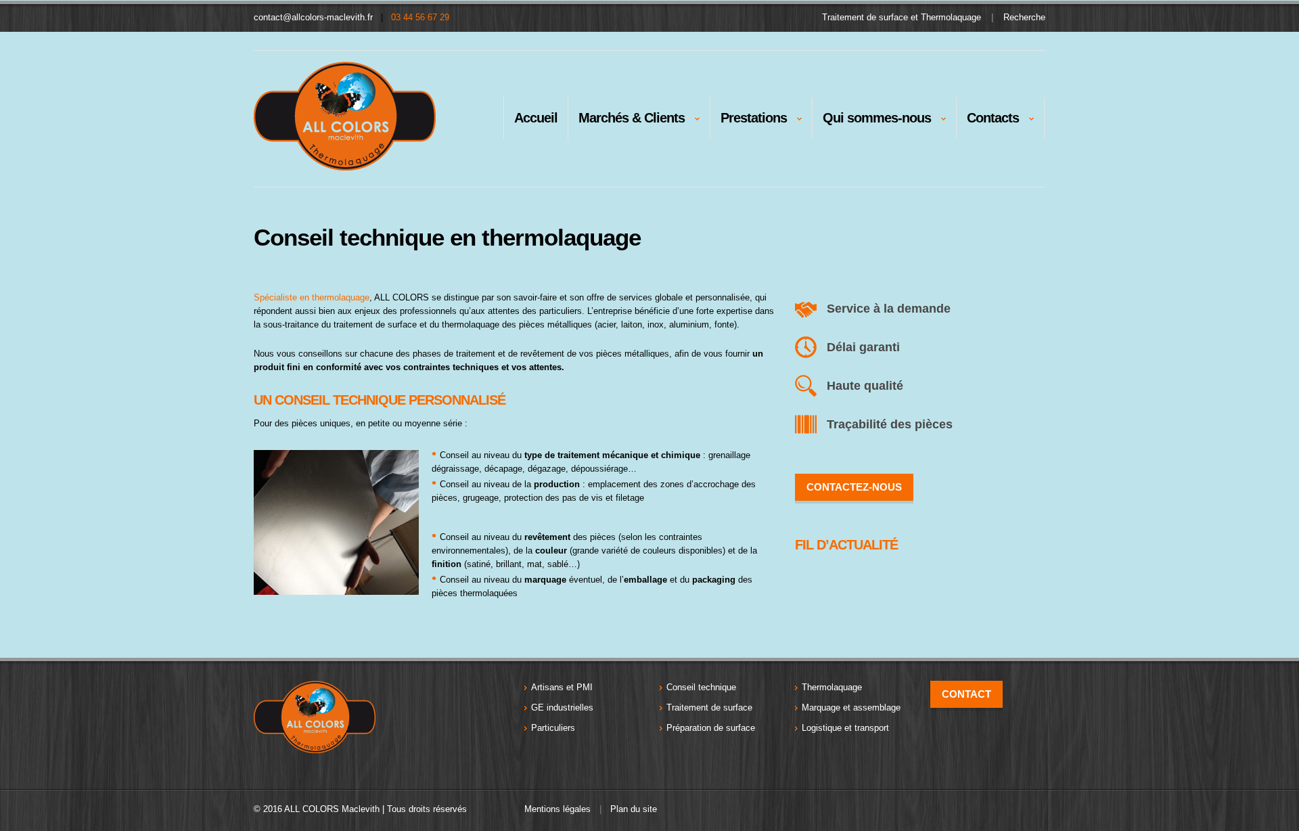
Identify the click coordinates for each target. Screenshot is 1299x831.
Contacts (988, 121)
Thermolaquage (832, 687)
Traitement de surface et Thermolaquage (901, 17)
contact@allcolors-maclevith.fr (313, 17)
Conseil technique (701, 687)
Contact (966, 694)
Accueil (535, 117)
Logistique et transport (845, 728)
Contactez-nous (854, 487)
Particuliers (553, 728)
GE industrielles (562, 707)
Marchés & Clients (626, 121)
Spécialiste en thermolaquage (311, 297)
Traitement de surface (709, 707)
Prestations (748, 121)
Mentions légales (557, 809)
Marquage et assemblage (851, 707)
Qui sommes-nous (872, 121)
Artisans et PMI (562, 687)
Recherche (1024, 17)
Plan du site (633, 809)
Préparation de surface (710, 728)
